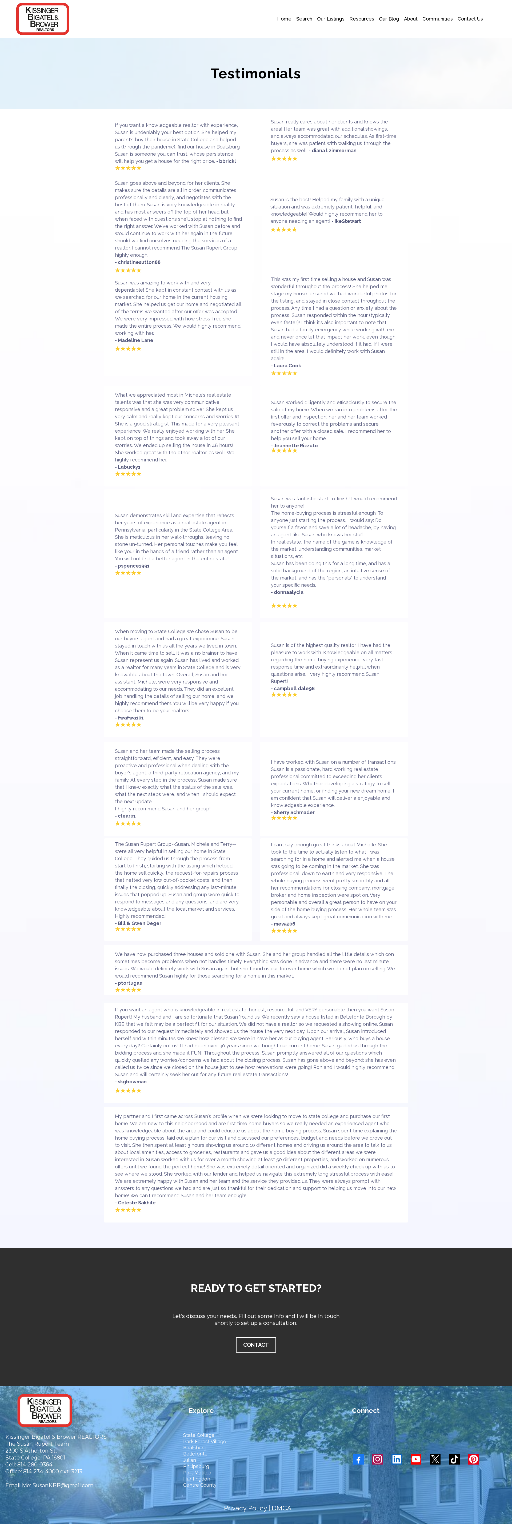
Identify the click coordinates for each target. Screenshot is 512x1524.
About (411, 19)
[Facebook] (358, 1459)
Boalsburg (194, 1447)
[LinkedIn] (396, 1459)
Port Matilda (197, 1472)
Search (304, 19)
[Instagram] (377, 1459)
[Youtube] (416, 1459)
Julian (189, 1460)
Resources (361, 19)
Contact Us (470, 19)
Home (284, 19)
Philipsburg (196, 1466)
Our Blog (389, 19)
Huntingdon (196, 1479)
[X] (435, 1459)
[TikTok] (454, 1459)
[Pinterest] (473, 1459)
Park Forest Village (204, 1441)
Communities (437, 19)
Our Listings (331, 19)
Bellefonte (195, 1454)
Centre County (200, 1485)
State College (198, 1435)
